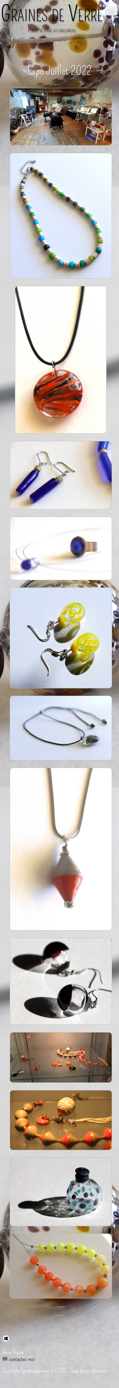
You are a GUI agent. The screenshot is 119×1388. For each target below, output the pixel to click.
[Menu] (111, 10)
